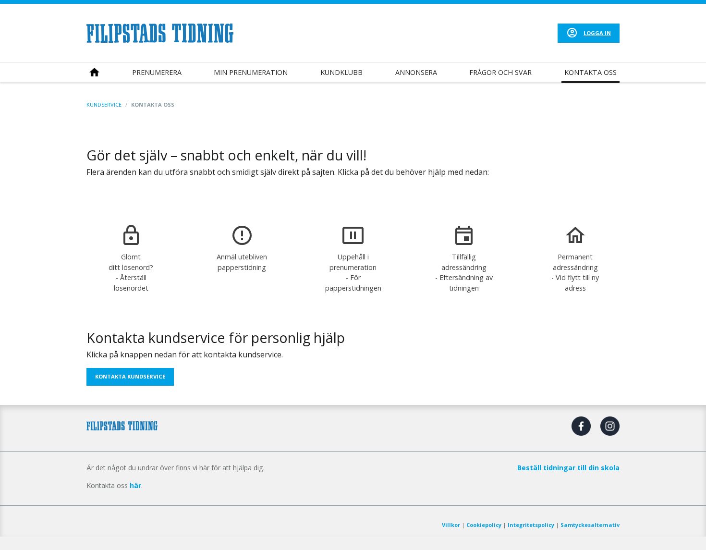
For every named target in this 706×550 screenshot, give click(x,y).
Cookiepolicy (483, 524)
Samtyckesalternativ (590, 524)
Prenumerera (157, 72)
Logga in (597, 33)
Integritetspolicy (531, 524)
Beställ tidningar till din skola (568, 467)
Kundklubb (341, 72)
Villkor (451, 524)
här (135, 485)
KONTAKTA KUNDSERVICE (130, 376)
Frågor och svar (500, 72)
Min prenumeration (251, 72)
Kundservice (104, 104)
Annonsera (416, 72)
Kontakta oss (590, 72)
